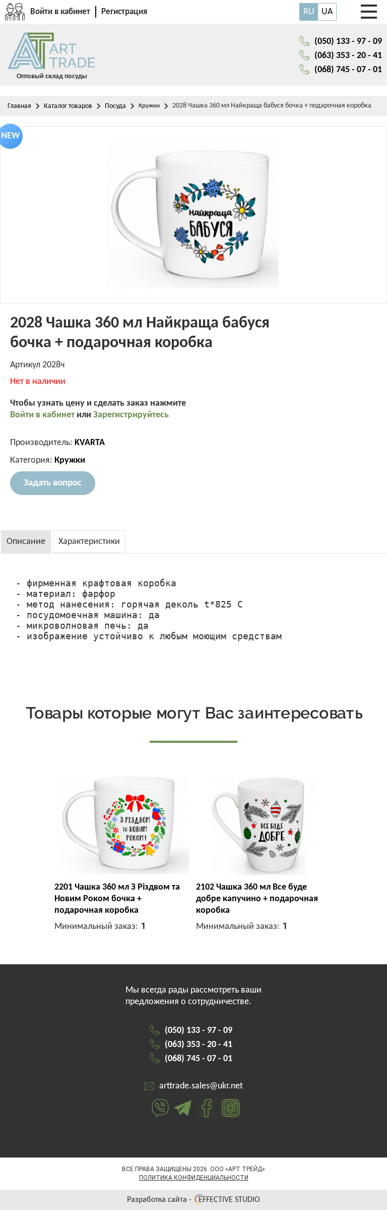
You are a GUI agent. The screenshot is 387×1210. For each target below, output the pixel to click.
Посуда (115, 106)
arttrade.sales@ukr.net (201, 1086)
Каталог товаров (68, 106)
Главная (19, 106)
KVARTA (90, 443)
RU (308, 12)
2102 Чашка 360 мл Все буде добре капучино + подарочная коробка (257, 899)
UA (327, 12)
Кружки (149, 105)
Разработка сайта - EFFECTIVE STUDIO (193, 1200)
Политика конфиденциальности (193, 1177)
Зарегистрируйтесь (131, 415)
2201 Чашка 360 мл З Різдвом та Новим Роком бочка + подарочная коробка (117, 899)
